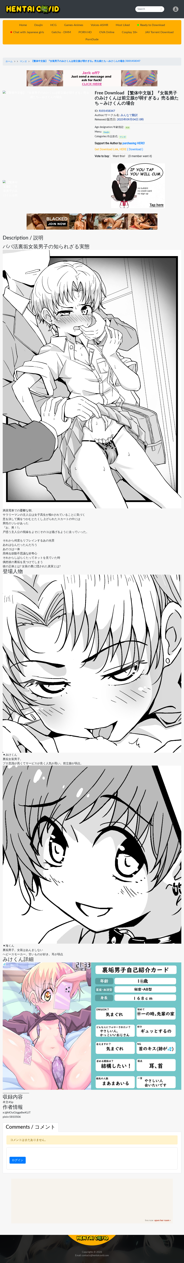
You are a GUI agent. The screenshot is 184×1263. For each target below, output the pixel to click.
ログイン (17, 1160)
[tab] (31, 1127)
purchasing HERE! (134, 143)
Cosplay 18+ (129, 32)
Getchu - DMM (61, 32)
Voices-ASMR (99, 25)
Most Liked (123, 25)
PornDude (92, 39)
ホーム (9, 61)
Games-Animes (73, 25)
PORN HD (85, 32)
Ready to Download (152, 25)
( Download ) (135, 149)
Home (23, 25)
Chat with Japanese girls (28, 32)
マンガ (23, 61)
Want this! (119, 156)
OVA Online (106, 32)
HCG (53, 25)
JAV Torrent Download (159, 32)
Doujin (38, 25)
